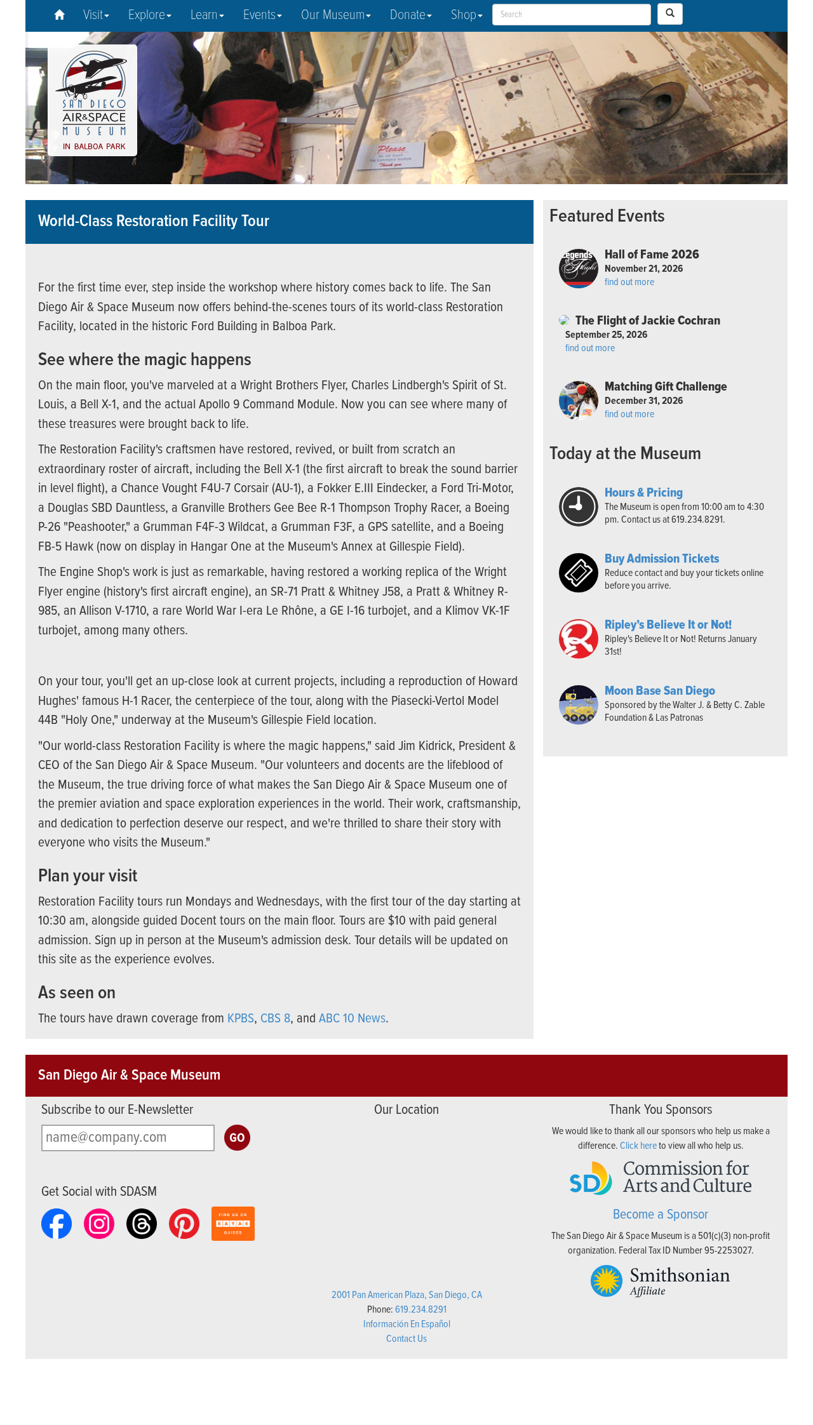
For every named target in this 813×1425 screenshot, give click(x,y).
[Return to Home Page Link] (59, 16)
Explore (146, 15)
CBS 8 (275, 1018)
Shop (463, 15)
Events (259, 15)
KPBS (240, 1018)
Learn (204, 15)
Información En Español (406, 1324)
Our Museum (333, 15)
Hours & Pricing (644, 493)
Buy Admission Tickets (662, 559)
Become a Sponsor (660, 1215)
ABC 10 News (352, 1018)
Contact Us (406, 1339)
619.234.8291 (421, 1309)
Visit (93, 15)
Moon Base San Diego (660, 691)
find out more (629, 282)
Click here (638, 1146)
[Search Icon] (670, 14)
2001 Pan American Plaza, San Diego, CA (407, 1295)
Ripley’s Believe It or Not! (668, 625)
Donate (408, 15)
